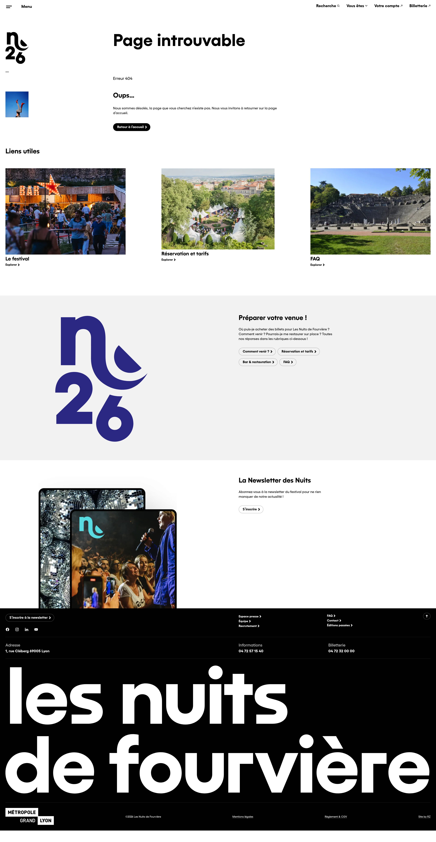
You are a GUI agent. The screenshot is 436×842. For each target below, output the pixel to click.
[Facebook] (7, 629)
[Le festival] (65, 211)
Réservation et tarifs (185, 253)
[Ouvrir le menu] (8, 6)
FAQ (315, 258)
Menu (26, 6)
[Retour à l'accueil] (17, 62)
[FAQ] (370, 211)
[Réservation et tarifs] (218, 209)
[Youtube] (36, 629)
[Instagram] (17, 629)
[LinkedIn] (27, 629)
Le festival (17, 258)
